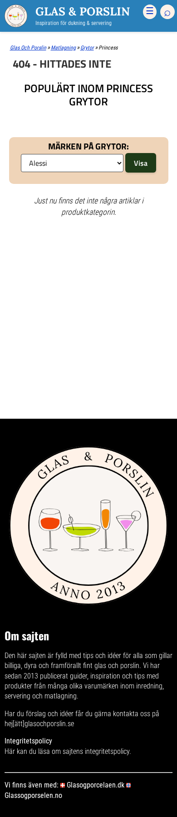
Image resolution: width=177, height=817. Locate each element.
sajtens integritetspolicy (96, 751)
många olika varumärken (83, 686)
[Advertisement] (88, 260)
